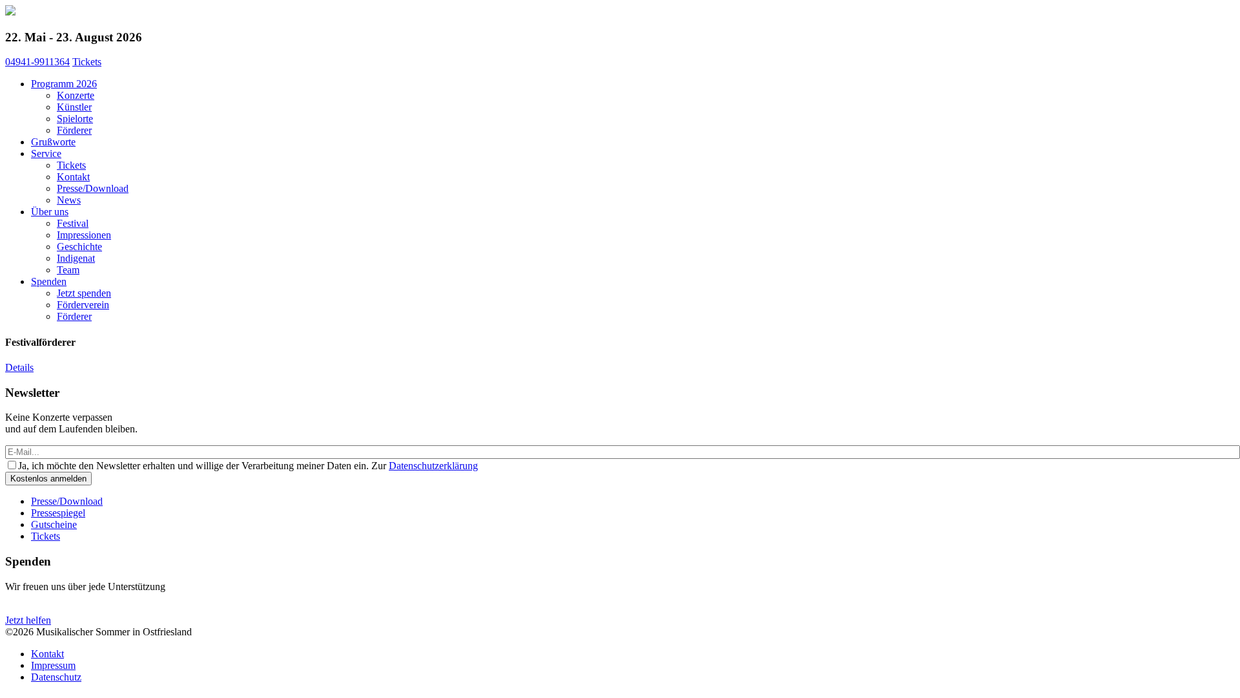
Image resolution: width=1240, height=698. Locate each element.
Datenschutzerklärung (433, 465)
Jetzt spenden (84, 293)
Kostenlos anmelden (48, 478)
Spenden (49, 281)
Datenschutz (56, 677)
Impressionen (84, 234)
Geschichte (79, 246)
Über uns (49, 211)
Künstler (74, 106)
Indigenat (76, 258)
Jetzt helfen (28, 620)
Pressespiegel (58, 512)
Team (68, 269)
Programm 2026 (64, 83)
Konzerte (75, 95)
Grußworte (53, 141)
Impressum (53, 665)
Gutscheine (54, 524)
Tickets (86, 61)
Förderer (74, 130)
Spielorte (75, 118)
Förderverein (83, 304)
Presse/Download (93, 188)
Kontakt (73, 176)
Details (19, 367)
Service (46, 153)
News (69, 200)
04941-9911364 (37, 61)
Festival (72, 223)
